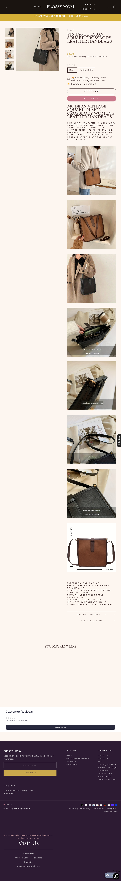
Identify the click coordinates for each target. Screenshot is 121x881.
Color (71, 65)
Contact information (110, 811)
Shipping (82, 57)
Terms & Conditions (107, 779)
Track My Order (105, 773)
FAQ (100, 761)
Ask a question (91, 621)
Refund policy (73, 809)
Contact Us (71, 761)
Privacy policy (85, 809)
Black (72, 70)
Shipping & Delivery (107, 764)
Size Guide (103, 770)
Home (37, 7)
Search (69, 755)
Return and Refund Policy (77, 758)
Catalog (91, 5)
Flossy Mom (60, 7)
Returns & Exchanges (107, 767)
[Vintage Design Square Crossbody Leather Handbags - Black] (16, 693)
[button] (60, 727)
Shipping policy (111, 809)
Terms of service (98, 809)
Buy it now (91, 98)
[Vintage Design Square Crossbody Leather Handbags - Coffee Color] (19, 693)
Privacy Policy (72, 764)
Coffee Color (86, 70)
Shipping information (91, 615)
